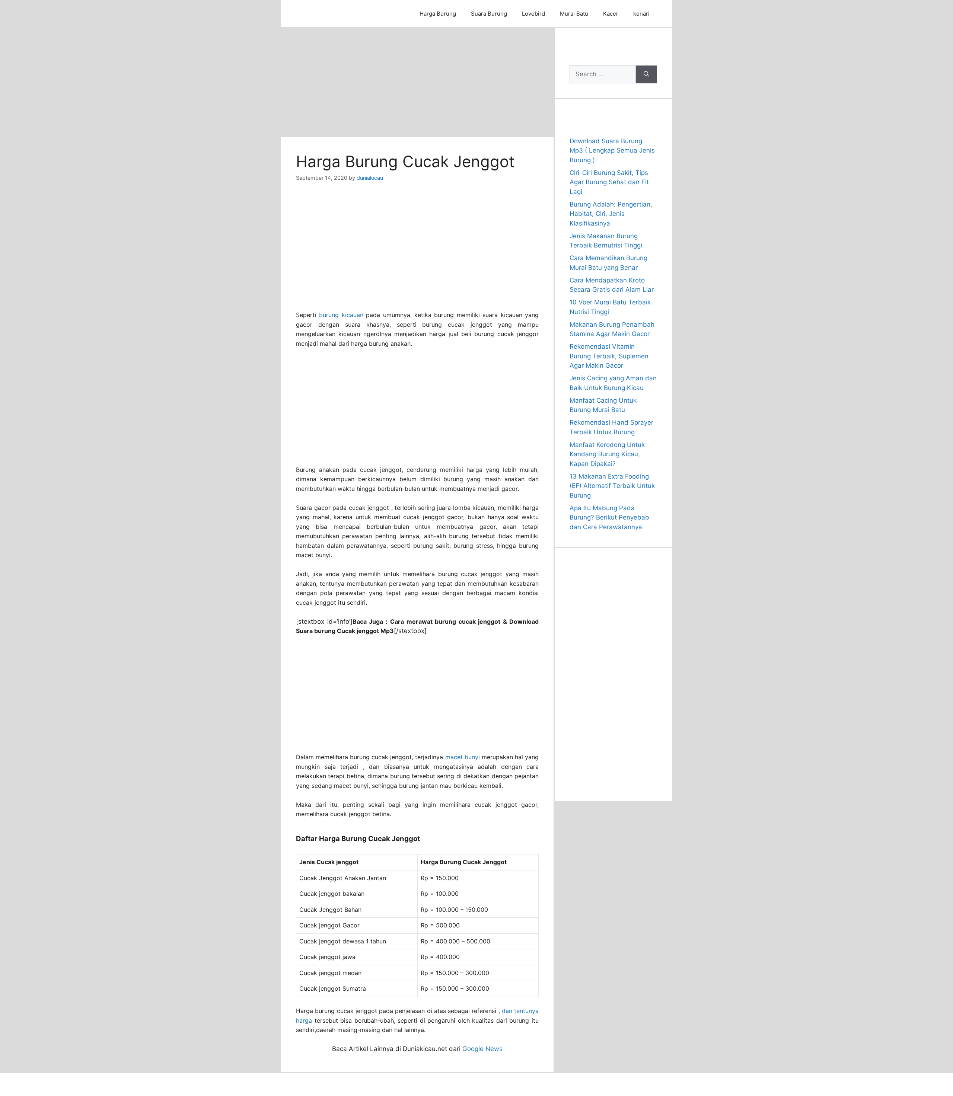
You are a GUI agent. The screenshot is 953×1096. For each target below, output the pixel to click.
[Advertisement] (417, 82)
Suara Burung (489, 13)
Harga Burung (438, 13)
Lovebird (533, 13)
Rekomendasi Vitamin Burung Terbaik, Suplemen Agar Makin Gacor (609, 356)
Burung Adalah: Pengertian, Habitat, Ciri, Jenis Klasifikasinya (611, 214)
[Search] (646, 74)
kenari (641, 13)
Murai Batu (574, 13)
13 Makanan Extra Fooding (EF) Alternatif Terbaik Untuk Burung (612, 486)
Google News (482, 1048)
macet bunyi (462, 757)
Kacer (610, 13)
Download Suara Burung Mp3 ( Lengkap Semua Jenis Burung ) (612, 150)
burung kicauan (341, 315)
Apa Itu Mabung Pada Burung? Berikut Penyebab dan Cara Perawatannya (609, 517)
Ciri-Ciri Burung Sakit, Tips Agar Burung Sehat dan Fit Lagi (609, 182)
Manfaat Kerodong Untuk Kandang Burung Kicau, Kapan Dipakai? (607, 454)
